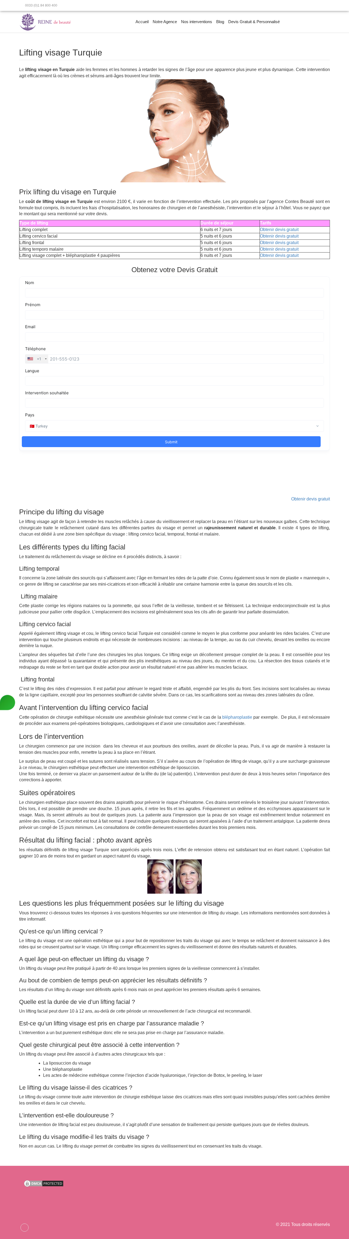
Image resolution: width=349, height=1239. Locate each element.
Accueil (142, 21)
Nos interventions (196, 21)
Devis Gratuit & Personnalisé (254, 21)
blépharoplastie (237, 717)
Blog (220, 21)
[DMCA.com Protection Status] (43, 1183)
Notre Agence (165, 21)
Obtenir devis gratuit (279, 229)
